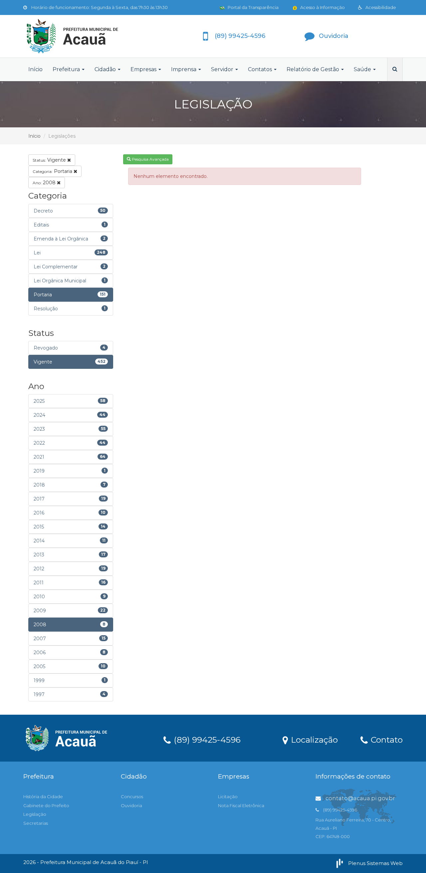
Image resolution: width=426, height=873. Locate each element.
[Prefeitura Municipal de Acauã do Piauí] (83, 36)
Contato (385, 739)
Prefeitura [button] (67, 69)
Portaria (53, 171)
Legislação (34, 814)
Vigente (50, 160)
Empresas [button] (144, 69)
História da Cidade (43, 796)
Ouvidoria (131, 805)
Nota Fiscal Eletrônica (241, 805)
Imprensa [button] (184, 69)
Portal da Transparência (253, 7)
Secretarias (35, 823)
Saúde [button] (363, 69)
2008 (45, 183)
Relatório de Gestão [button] (313, 69)
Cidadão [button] (106, 69)
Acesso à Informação (322, 7)
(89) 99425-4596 (206, 739)
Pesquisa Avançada (150, 159)
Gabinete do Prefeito (46, 805)
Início (35, 69)
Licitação (228, 796)
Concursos (132, 796)
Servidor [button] (223, 69)
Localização (313, 739)
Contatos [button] (260, 69)
